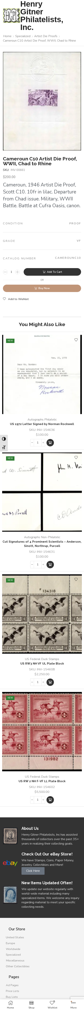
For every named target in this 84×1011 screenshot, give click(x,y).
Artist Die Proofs (45, 36)
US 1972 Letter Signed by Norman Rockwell (42, 424)
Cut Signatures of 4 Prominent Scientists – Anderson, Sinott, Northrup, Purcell (42, 543)
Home (7, 36)
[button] (50, 442)
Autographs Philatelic (42, 419)
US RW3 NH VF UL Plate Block (42, 663)
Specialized (22, 36)
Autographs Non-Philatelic (42, 537)
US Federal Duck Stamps (42, 659)
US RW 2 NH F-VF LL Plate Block (42, 781)
